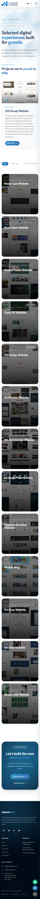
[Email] (35, 888)
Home (4, 20)
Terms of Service (15, 891)
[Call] (35, 894)
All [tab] (5, 161)
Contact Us (5, 846)
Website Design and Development (28, 841)
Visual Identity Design (28, 850)
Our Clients (5, 849)
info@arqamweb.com (11, 864)
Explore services (19, 780)
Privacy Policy (5, 891)
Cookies (24, 891)
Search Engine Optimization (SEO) (28, 846)
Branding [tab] (15, 161)
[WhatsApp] (35, 882)
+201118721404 (10, 867)
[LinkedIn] (14, 828)
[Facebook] (4, 828)
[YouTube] (19, 828)
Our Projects (5, 852)
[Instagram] (9, 828)
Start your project (18, 774)
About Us (4, 843)
